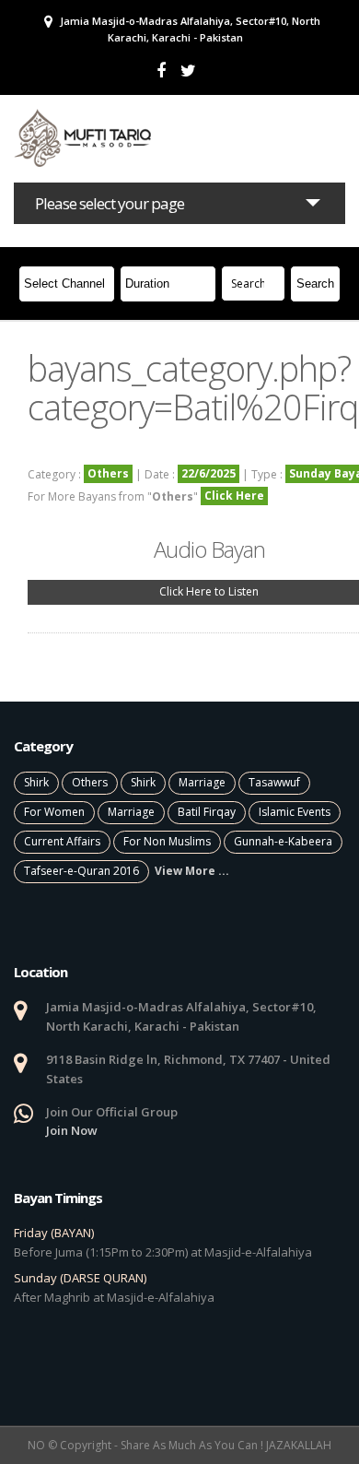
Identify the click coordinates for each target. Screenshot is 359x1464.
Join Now (72, 1130)
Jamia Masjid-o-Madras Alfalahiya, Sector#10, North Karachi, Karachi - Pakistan (188, 29)
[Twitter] (188, 70)
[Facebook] (161, 70)
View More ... (192, 871)
